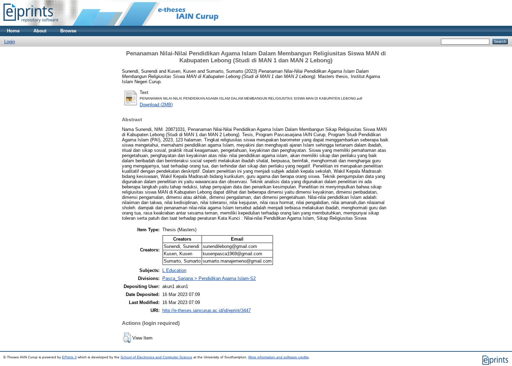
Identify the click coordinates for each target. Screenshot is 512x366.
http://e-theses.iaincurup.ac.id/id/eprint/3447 (206, 310)
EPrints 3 (69, 357)
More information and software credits (278, 357)
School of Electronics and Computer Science (156, 357)
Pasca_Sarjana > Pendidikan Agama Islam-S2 (209, 278)
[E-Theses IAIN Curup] (31, 24)
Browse (68, 30)
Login (9, 41)
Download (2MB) (156, 104)
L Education (174, 270)
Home (13, 30)
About (39, 30)
